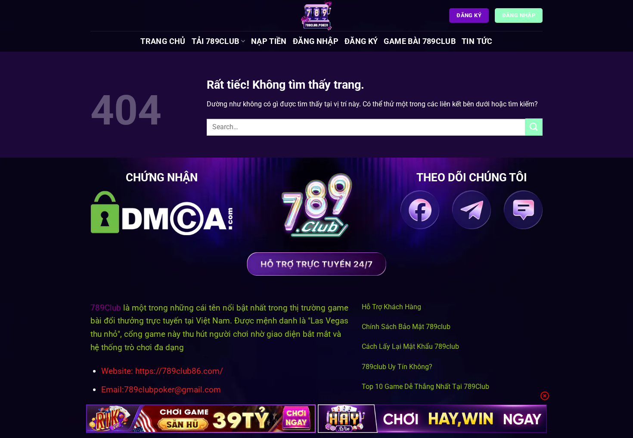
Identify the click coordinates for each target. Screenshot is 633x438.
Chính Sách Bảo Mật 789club (406, 327)
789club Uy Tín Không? (397, 367)
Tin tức (477, 41)
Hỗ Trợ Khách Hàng (391, 307)
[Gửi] (534, 126)
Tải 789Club (215, 41)
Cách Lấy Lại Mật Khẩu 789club (410, 346)
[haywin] (432, 418)
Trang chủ (162, 41)
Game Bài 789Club (420, 41)
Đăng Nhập (315, 41)
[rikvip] (201, 418)
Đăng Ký (361, 41)
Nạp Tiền (269, 41)
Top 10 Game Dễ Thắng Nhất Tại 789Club (425, 386)
